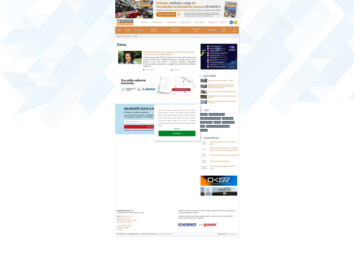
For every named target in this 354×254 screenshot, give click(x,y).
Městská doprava (154, 30)
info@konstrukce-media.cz (129, 220)
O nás (234, 30)
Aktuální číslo (185, 22)
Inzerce (223, 22)
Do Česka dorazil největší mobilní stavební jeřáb (222, 91)
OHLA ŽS (204, 130)
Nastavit (177, 129)
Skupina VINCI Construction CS (210, 118)
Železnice (139, 30)
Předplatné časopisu (123, 227)
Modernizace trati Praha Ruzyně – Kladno (220, 80)
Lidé (119, 30)
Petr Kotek (176, 70)
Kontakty (119, 229)
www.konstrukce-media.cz (124, 222)
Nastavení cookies (166, 234)
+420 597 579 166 (125, 218)
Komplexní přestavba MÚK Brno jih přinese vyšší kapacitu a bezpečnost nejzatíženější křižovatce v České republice (221, 86)
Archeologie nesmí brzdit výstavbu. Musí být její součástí (222, 96)
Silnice (128, 30)
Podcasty (144, 22)
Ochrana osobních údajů (124, 225)
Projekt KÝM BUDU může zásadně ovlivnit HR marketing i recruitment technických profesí (169, 53)
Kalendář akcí (171, 22)
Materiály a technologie (175, 30)
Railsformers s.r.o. (232, 234)
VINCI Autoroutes (228, 122)
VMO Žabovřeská (206, 122)
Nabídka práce (157, 22)
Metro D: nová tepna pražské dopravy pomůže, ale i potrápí (222, 101)
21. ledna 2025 (149, 70)
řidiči (202, 126)
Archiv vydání (199, 22)
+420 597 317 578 (127, 216)
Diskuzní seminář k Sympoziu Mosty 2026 (224, 155)
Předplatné (212, 22)
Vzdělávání (211, 30)
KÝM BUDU (224, 30)
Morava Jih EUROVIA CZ (217, 114)
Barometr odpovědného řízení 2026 (218, 126)
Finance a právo (196, 30)
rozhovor (204, 114)
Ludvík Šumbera (227, 118)
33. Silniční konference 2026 (219, 161)
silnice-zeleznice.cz (124, 36)
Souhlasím (177, 133)
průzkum (217, 122)
